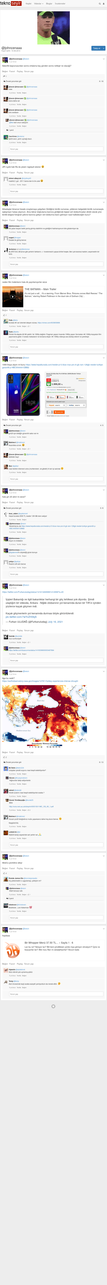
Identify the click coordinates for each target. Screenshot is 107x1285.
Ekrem (18, 778)
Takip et (96, 48)
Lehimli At (14, 832)
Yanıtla (19, 93)
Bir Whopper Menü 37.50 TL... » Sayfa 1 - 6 (49, 942)
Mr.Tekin (16, 767)
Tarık (14, 331)
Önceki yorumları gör (54, 81)
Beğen (5, 71)
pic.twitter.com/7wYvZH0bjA (21, 616)
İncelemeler (60, 3)
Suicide (15, 636)
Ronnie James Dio (23, 878)
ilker (14, 466)
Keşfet (28, 3)
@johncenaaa (19, 58)
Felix (13, 320)
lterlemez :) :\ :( (19, 249)
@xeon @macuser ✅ (23, 86)
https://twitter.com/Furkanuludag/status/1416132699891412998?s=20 (33, 591)
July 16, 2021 (55, 621)
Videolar (38, 3)
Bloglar (49, 3)
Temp (14, 981)
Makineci (17, 442)
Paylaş (20, 71)
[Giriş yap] (104, 3)
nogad (15, 237)
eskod (15, 790)
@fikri (11, 122)
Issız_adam (18, 513)
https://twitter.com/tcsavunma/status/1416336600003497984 (31, 650)
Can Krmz (16, 136)
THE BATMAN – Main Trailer (40, 289)
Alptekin (17, 969)
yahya (14, 561)
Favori (12, 71)
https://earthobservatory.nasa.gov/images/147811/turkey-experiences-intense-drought (40, 681)
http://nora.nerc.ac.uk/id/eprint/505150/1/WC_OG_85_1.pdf (31, 806)
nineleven (17, 904)
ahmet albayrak (20, 178)
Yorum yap (29, 71)
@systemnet (13, 552)
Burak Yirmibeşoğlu (21, 800)
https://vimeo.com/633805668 (49, 322)
